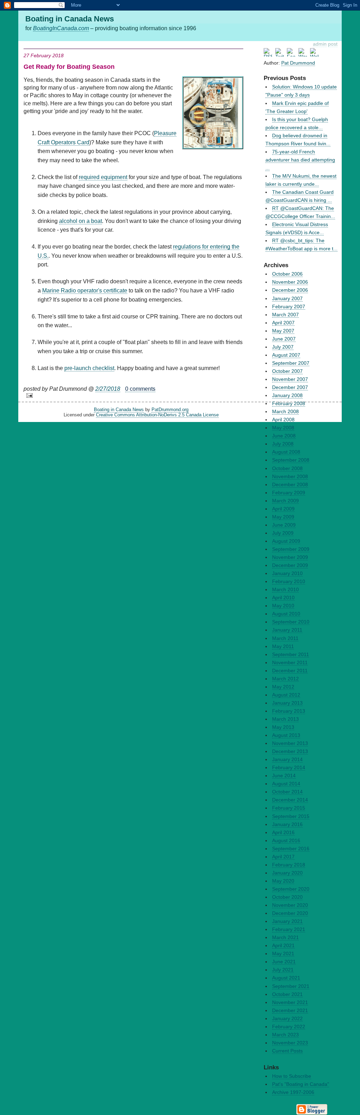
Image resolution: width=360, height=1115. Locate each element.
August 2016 (286, 840)
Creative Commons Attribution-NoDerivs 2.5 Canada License (157, 414)
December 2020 (290, 913)
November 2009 (290, 557)
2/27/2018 (107, 389)
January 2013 (287, 703)
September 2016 (290, 848)
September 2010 (290, 622)
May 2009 (283, 517)
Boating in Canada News (119, 409)
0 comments (140, 389)
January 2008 (287, 395)
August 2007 (286, 355)
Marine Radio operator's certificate (84, 290)
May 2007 (283, 331)
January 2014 (287, 759)
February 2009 (288, 492)
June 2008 (284, 435)
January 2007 (287, 298)
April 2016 (283, 832)
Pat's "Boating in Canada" (300, 1084)
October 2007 (287, 371)
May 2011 (283, 646)
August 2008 (286, 452)
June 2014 (284, 775)
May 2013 (283, 727)
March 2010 (285, 589)
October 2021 (287, 994)
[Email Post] (133, 395)
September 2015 (290, 816)
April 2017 (283, 856)
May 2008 (283, 427)
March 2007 (285, 314)
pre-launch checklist (89, 368)
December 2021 (290, 1010)
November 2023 (290, 1042)
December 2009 (290, 565)
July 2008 (283, 444)
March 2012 (285, 678)
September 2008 (290, 460)
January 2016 (287, 824)
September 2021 (290, 986)
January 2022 (287, 1018)
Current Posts (287, 1051)
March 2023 (285, 1034)
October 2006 (287, 274)
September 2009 (290, 549)
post (333, 44)
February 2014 (288, 767)
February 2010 (288, 581)
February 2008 (288, 403)
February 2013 (288, 711)
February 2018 (288, 864)
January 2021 (287, 921)
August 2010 (286, 613)
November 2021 (290, 1002)
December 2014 (290, 800)
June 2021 (284, 961)
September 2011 (290, 654)
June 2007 (284, 339)
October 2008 (287, 468)
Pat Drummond (298, 63)
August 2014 (286, 783)
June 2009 (284, 525)
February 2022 (288, 1026)
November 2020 (290, 905)
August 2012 (286, 695)
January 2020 (287, 873)
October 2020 (287, 897)
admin (320, 44)
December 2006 (290, 290)
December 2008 (290, 484)
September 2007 (290, 363)
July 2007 (283, 347)
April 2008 (283, 419)
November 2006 (290, 282)
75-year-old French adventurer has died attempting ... (300, 160)
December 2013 (290, 751)
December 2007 (290, 387)
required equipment (103, 177)
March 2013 (285, 719)
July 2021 (283, 969)
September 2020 (290, 889)
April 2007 (283, 322)
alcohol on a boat (80, 221)
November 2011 (290, 662)
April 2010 (283, 597)
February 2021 (288, 929)
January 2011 (287, 630)
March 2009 (285, 500)
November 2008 (290, 476)
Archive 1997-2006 (293, 1092)
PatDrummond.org (170, 409)
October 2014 (287, 791)
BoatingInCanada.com (61, 28)
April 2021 (283, 945)
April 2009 (283, 509)
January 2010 (287, 573)
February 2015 (288, 808)
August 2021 (286, 978)
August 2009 (286, 541)
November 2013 (290, 743)
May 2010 (283, 605)
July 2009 (283, 533)
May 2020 (283, 881)
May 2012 (283, 687)
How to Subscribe (291, 1076)
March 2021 (285, 937)
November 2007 (290, 379)
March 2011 (285, 638)
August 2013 (286, 735)
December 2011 (290, 670)
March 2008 (285, 411)
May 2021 (283, 953)
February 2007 (288, 306)
